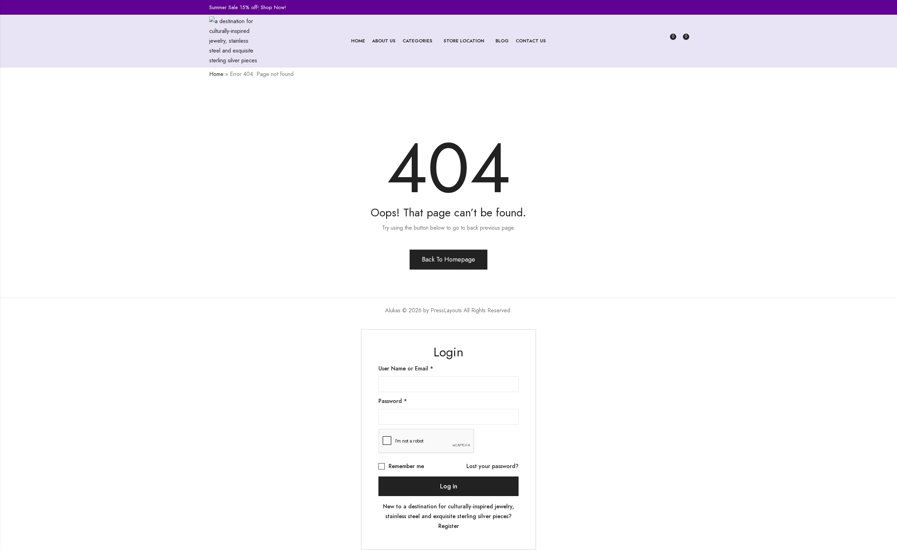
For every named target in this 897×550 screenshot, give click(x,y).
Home (216, 74)
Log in (448, 486)
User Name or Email (405, 368)
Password (392, 401)
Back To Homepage (448, 259)
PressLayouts (446, 310)
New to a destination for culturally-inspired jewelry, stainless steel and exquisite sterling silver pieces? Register (448, 516)
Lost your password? (492, 466)
